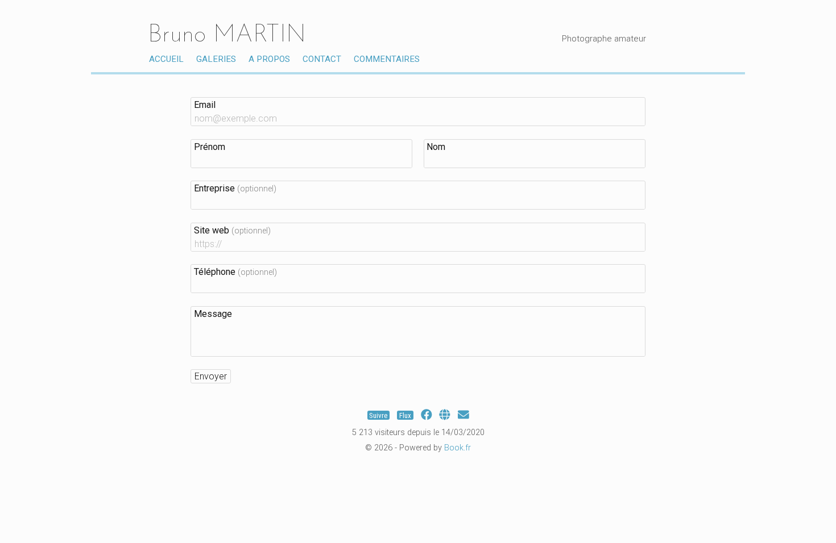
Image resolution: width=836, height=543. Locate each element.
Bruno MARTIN (227, 35)
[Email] (463, 414)
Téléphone (235, 271)
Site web (232, 230)
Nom (436, 146)
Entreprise (235, 188)
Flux (405, 415)
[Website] (444, 414)
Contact (322, 59)
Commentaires (387, 59)
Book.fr (457, 448)
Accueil (166, 59)
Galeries (216, 59)
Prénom (209, 146)
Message (213, 313)
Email (205, 104)
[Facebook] (426, 414)
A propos (269, 59)
